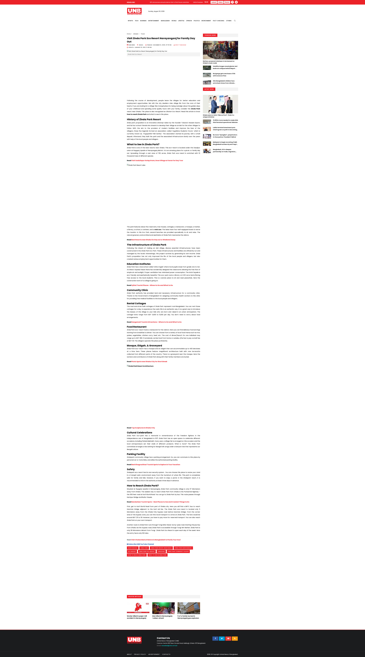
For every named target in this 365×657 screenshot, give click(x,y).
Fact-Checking (218, 21)
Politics (197, 21)
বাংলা (206, 2)
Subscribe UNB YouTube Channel (141, 544)
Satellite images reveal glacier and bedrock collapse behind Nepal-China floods (225, 67)
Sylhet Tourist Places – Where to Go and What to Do (152, 285)
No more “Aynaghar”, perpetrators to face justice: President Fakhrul (225, 136)
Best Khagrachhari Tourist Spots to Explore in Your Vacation (155, 464)
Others (228, 21)
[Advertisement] (163, 81)
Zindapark (161, 551)
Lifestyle (181, 21)
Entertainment (153, 21)
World (174, 21)
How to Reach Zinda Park (137, 555)
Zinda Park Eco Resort (147, 551)
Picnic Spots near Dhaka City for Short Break (149, 361)
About (129, 654)
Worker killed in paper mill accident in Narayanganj (137, 617)
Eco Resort (132, 551)
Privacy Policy (140, 654)
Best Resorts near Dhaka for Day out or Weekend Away (153, 240)
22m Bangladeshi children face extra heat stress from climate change (223, 82)
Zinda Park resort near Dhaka (161, 548)
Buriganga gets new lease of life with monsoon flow (224, 75)
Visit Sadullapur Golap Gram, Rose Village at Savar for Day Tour (157, 160)
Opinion (189, 21)
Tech (136, 21)
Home (129, 34)
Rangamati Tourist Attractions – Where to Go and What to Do (156, 322)
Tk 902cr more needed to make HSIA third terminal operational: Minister (225, 121)
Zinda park (144, 548)
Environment (206, 21)
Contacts (166, 654)
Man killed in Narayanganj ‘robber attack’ (162, 617)
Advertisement (154, 654)
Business (143, 21)
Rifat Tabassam (180, 45)
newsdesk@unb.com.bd (167, 646)
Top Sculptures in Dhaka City (143, 428)
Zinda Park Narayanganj (183, 548)
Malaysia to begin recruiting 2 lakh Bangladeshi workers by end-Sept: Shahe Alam (225, 143)
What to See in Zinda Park (157, 555)
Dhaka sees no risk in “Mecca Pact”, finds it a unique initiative (218, 116)
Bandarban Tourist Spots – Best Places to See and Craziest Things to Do (160, 502)
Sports (130, 21)
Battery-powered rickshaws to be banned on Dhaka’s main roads (218, 62)
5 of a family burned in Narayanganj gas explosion (188, 617)
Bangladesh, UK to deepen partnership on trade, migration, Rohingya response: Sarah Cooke (224, 151)
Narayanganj (132, 548)
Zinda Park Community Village (178, 551)
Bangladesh (165, 21)
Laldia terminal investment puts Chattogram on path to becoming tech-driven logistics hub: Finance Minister (225, 129)
